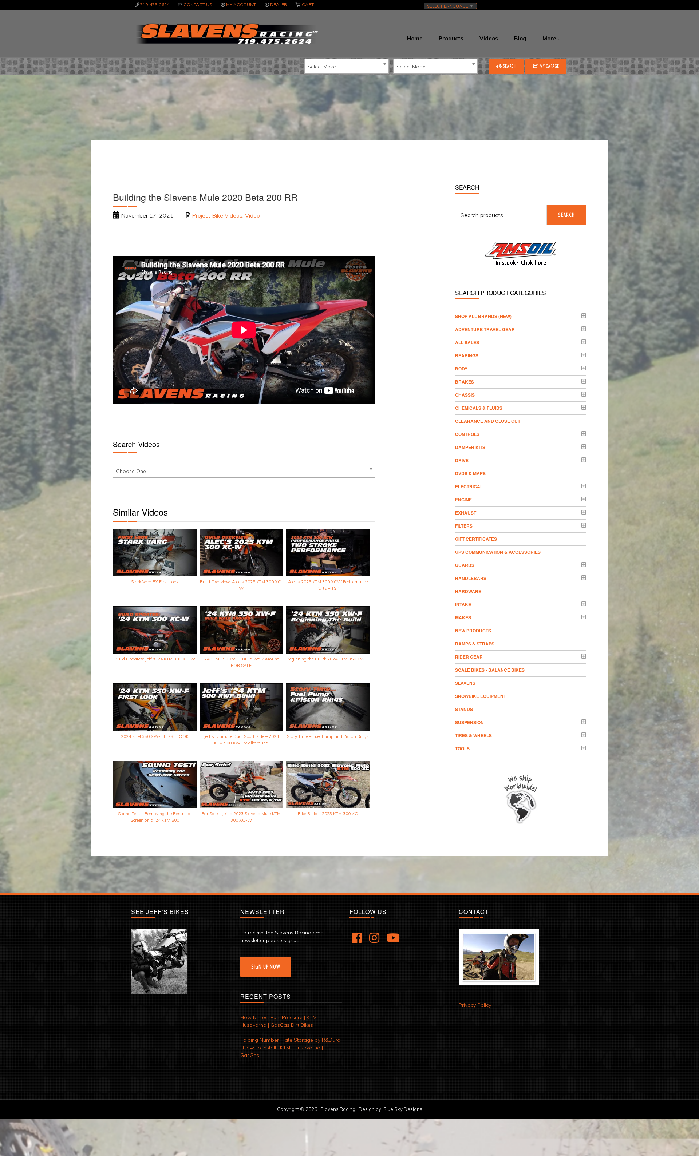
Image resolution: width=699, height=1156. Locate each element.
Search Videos (136, 444)
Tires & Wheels (473, 735)
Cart (308, 4)
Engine (463, 499)
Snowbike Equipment (480, 696)
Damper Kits (470, 447)
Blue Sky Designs (402, 1109)
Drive (462, 460)
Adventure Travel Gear (485, 329)
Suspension (469, 722)
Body (461, 368)
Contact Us (197, 4)
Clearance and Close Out (487, 421)
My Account (241, 4)
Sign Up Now (265, 966)
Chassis (465, 395)
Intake (463, 604)
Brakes (464, 381)
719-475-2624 (154, 4)
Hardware (468, 591)
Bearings (466, 355)
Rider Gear (469, 657)
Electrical (469, 486)
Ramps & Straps (474, 643)
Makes (463, 617)
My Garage (548, 66)
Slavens (465, 683)
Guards (464, 565)
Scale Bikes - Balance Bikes (490, 670)
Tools (462, 748)
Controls (467, 434)
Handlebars (470, 578)
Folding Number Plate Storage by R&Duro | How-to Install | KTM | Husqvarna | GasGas (290, 1047)
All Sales (467, 342)
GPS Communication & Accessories (498, 552)
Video (252, 215)
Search (509, 66)
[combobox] (346, 66)
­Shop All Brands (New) (483, 316)
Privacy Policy (475, 1005)
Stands (464, 709)
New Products (473, 630)
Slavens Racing (226, 34)
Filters (464, 526)
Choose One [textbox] (131, 471)
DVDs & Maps (470, 473)
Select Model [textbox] (411, 66)
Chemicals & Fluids (478, 408)
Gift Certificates (476, 539)
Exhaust (465, 512)
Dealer (278, 4)
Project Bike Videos (217, 215)
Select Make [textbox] (322, 66)
